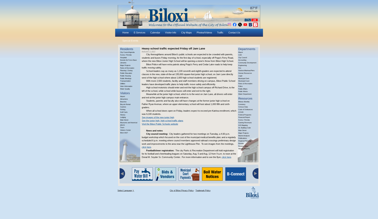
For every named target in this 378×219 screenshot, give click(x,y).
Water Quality (125, 89)
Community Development (247, 63)
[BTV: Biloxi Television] (248, 20)
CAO (240, 55)
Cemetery (241, 104)
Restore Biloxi (243, 146)
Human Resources (245, 73)
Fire (239, 68)
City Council (242, 57)
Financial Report (244, 117)
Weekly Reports (244, 149)
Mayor (240, 52)
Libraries (123, 63)
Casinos (123, 107)
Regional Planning (244, 141)
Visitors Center (125, 130)
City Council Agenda (127, 52)
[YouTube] (245, 26)
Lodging (123, 117)
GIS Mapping (243, 125)
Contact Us (234, 32)
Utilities (122, 83)
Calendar (155, 32)
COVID (240, 112)
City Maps (186, 32)
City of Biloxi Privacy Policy (182, 190)
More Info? (124, 133)
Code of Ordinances (245, 109)
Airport (122, 96)
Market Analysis (244, 136)
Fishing (122, 109)
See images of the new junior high (158, 117)
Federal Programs (244, 115)
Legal (240, 76)
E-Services (139, 32)
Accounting (242, 60)
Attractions (124, 99)
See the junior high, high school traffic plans (162, 120)
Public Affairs (242, 89)
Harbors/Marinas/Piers (246, 70)
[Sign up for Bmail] (250, 26)
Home (125, 32)
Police (240, 86)
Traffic (220, 32)
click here (146, 147)
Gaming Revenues (245, 122)
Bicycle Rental (125, 104)
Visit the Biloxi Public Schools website (160, 124)
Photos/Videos (204, 32)
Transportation (125, 81)
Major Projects (125, 65)
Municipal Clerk (243, 78)
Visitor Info (170, 32)
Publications (242, 138)
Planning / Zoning (126, 70)
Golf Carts (124, 112)
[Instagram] (229, 26)
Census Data (243, 107)
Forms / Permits (126, 55)
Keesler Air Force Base (128, 60)
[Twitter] (240, 26)
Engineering (242, 65)
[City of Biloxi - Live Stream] (254, 20)
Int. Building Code (244, 128)
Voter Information (126, 86)
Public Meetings (125, 78)
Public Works (243, 91)
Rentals (241, 143)
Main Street (124, 120)
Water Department (244, 94)
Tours (122, 127)
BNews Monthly (244, 102)
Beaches (123, 102)
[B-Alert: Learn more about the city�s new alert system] (255, 26)
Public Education (126, 73)
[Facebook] (234, 26)
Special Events (130, 40)
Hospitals (123, 57)
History (122, 115)
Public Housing (125, 76)
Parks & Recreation (127, 68)
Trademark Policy (203, 190)
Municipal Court (243, 81)
